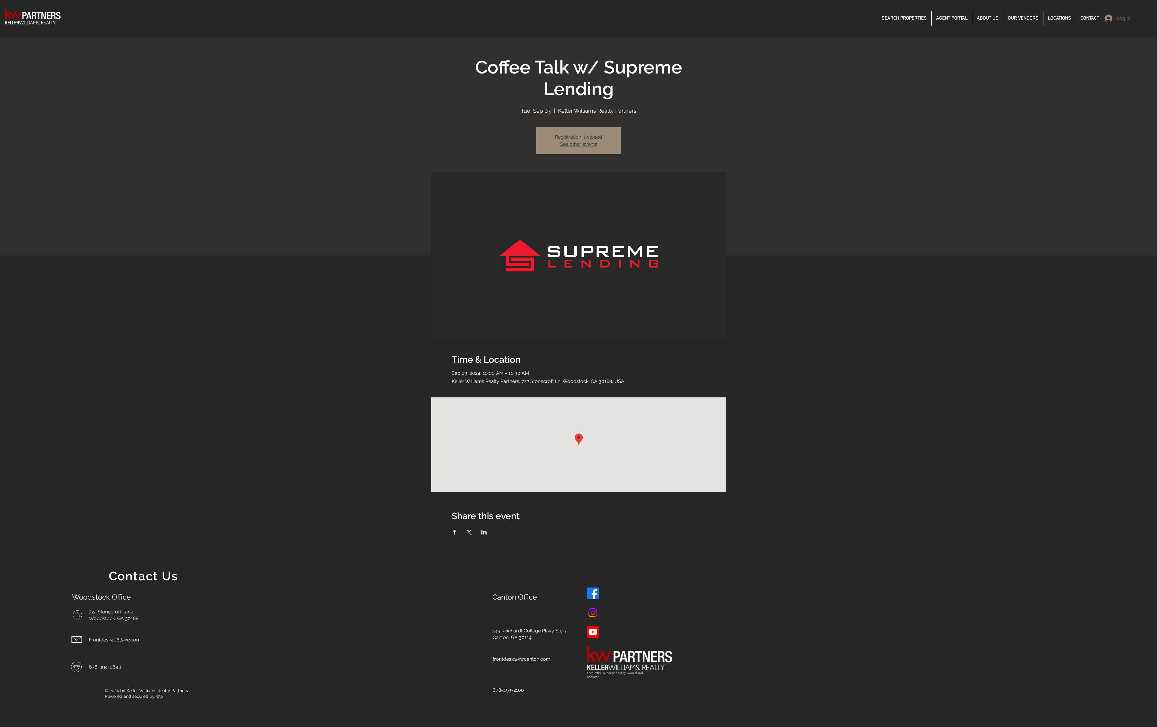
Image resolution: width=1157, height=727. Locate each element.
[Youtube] (593, 632)
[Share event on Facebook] (454, 532)
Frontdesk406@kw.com (115, 640)
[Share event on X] (469, 532)
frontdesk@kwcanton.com (521, 659)
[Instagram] (593, 613)
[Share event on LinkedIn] (484, 532)
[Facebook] (593, 593)
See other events (578, 144)
